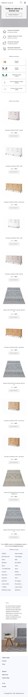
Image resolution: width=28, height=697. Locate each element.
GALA (16, 577)
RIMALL (17, 571)
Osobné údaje (5, 678)
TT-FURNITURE (6, 568)
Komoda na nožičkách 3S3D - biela (14, 166)
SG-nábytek (18, 581)
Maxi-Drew (4, 574)
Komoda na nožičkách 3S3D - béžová (14, 274)
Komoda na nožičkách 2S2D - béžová (14, 130)
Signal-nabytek (19, 553)
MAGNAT (4, 562)
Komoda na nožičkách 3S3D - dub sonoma (14, 202)
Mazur (3, 565)
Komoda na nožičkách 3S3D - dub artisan (14, 347)
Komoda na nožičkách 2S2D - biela (14, 238)
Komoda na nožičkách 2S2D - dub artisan (14, 456)
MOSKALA (17, 590)
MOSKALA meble (6, 590)
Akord (16, 568)
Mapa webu (5, 674)
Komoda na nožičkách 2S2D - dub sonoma (14, 420)
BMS (16, 559)
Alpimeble (4, 577)
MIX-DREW (18, 562)
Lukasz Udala (18, 587)
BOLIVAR (4, 581)
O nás (3, 683)
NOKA (3, 559)
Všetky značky (5, 657)
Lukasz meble (5, 584)
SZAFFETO (18, 574)
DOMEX (4, 553)
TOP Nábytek (18, 556)
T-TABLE (4, 587)
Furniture (4, 571)
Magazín (4, 671)
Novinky (4, 661)
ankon (16, 565)
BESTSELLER (5, 556)
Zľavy (3, 664)
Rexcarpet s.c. (18, 584)
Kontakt (4, 686)
